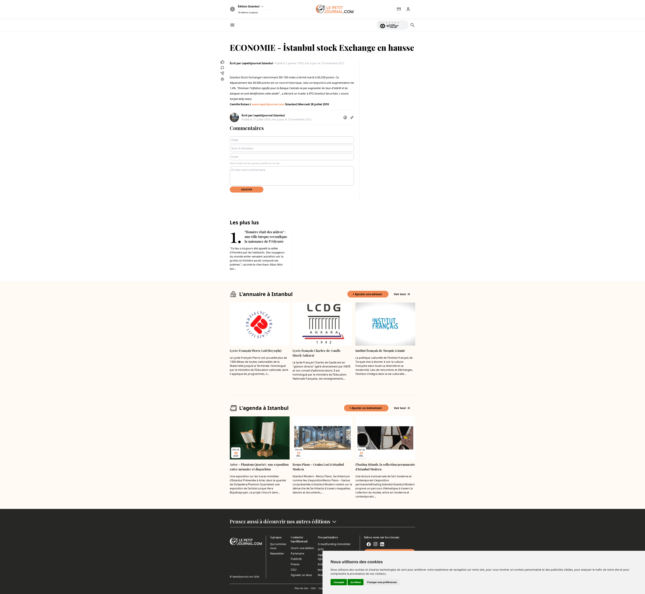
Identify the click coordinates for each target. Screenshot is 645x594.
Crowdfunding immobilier (334, 544)
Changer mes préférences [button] (382, 582)
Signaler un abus (301, 575)
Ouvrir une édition (302, 548)
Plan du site (302, 588)
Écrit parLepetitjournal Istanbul (251, 63)
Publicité (296, 559)
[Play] (404, 25)
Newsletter (277, 553)
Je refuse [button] (355, 582)
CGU (293, 569)
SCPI (321, 549)
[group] (404, 24)
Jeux (320, 569)
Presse (295, 564)
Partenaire (297, 553)
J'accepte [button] (338, 582)
